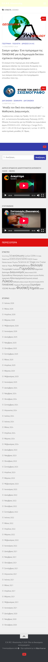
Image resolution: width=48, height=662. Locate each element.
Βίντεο (28, 266)
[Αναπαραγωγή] (5, 195)
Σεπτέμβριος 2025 (11, 354)
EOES (12, 258)
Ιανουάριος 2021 (10, 608)
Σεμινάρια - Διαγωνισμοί (24, 101)
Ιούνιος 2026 (9, 303)
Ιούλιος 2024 (9, 416)
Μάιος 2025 (8, 360)
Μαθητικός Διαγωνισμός (20, 282)
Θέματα (26, 275)
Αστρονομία (19, 265)
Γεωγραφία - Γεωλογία (11, 44)
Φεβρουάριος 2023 (11, 484)
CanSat (27, 256)
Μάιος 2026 (8, 309)
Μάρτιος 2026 (9, 320)
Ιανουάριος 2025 (10, 382)
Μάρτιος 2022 (9, 535)
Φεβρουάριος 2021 (11, 602)
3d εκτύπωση (16, 255)
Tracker (43, 262)
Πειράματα (17, 285)
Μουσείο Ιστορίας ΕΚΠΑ (36, 282)
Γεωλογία (15, 269)
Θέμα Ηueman (41, 648)
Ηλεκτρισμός (18, 275)
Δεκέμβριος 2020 (10, 614)
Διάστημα (5, 272)
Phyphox (15, 262)
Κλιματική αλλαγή (31, 278)
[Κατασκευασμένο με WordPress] (18, 648)
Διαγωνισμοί (7, 101)
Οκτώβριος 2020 (10, 625)
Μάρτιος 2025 (9, 371)
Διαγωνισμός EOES (31, 272)
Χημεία (34, 288)
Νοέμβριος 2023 (10, 456)
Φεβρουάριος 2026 (11, 326)
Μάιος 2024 (8, 427)
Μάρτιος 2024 (9, 439)
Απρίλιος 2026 (9, 314)
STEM (37, 262)
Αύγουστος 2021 (10, 574)
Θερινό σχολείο (34, 275)
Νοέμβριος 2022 (10, 501)
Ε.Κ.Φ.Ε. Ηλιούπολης (12, 3)
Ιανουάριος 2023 (10, 489)
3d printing (5, 256)
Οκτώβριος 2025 (10, 348)
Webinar (4, 266)
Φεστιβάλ (12, 288)
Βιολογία (37, 265)
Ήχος (10, 266)
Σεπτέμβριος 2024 (11, 405)
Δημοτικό (39, 269)
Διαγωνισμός (17, 272)
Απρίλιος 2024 (9, 433)
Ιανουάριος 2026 (10, 331)
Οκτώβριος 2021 (10, 563)
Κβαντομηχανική (17, 278)
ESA (18, 258)
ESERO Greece (32, 259)
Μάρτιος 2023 (9, 478)
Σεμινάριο (35, 284)
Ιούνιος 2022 (9, 518)
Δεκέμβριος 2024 (10, 388)
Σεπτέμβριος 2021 (11, 568)
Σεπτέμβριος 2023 (11, 467)
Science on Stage (26, 262)
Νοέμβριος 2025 (10, 343)
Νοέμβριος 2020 (10, 619)
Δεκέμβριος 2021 (10, 551)
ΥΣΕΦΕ (5, 288)
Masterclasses (7, 262)
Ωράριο (41, 288)
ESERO (23, 258)
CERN (33, 256)
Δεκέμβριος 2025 (10, 337)
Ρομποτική (25, 285)
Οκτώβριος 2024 (10, 399)
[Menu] (44, 3)
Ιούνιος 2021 (9, 580)
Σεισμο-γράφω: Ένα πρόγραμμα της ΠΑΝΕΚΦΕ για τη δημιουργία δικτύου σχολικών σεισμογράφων (23, 54)
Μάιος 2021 (8, 585)
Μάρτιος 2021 (9, 597)
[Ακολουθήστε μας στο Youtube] (44, 146)
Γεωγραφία (7, 269)
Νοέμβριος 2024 (10, 393)
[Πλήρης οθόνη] (42, 195)
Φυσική (22, 287)
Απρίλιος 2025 (9, 365)
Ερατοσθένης (7, 275)
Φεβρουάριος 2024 (11, 444)
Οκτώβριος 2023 (10, 461)
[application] (24, 185)
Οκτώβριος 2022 (10, 506)
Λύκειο (7, 281)
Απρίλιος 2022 (9, 529)
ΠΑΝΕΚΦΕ (8, 284)
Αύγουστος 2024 (10, 410)
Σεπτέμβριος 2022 (11, 512)
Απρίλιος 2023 (9, 472)
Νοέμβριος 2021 (10, 557)
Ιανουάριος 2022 (10, 546)
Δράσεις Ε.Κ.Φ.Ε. (28, 44)
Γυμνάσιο (27, 268)
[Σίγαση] (38, 195)
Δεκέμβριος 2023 (10, 450)
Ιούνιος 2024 (9, 422)
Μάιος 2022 (8, 523)
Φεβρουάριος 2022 (11, 540)
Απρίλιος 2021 (9, 591)
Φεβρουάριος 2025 (11, 376)
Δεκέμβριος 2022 (10, 495)
